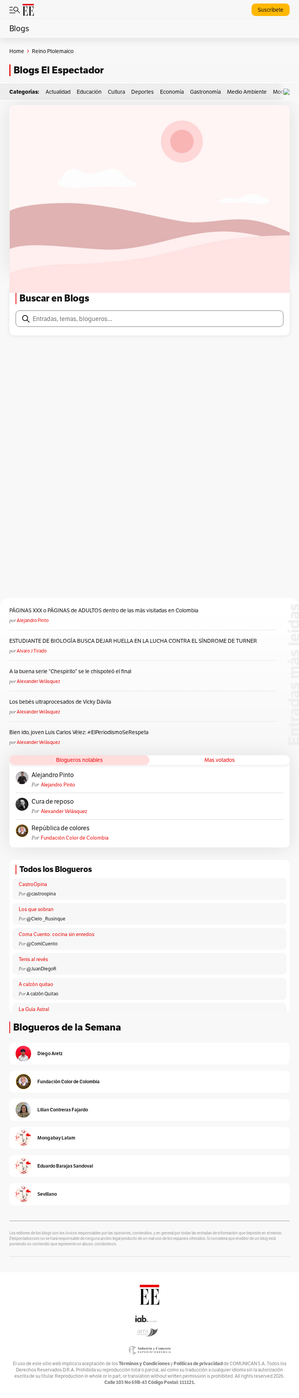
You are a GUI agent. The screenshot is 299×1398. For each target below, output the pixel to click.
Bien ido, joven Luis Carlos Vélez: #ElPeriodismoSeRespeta (78, 732)
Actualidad (58, 91)
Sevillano (47, 1194)
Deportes (142, 91)
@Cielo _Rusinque (45, 919)
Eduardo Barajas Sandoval (65, 1166)
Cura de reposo (53, 802)
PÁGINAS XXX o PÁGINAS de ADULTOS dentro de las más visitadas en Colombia (103, 610)
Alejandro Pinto (33, 620)
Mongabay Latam (56, 1138)
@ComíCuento (42, 944)
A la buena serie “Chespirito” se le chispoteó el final (70, 671)
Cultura (116, 91)
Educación (89, 91)
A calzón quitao (36, 984)
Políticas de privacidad (198, 1363)
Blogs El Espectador (59, 70)
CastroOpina (33, 884)
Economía (172, 91)
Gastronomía (205, 91)
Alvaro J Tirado (32, 651)
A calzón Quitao (42, 994)
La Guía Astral (34, 1009)
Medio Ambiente (247, 91)
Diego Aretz (50, 1053)
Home (16, 51)
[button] (288, 92)
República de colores (61, 828)
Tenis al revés (33, 959)
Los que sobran (36, 909)
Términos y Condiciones (144, 1363)
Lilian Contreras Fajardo (62, 1110)
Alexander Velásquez (38, 681)
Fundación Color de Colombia (75, 838)
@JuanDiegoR (41, 969)
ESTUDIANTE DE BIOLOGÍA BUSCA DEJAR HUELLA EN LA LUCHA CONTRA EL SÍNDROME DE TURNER (133, 640)
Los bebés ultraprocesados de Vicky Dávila (61, 701)
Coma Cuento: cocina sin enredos (56, 934)
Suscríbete (270, 9)
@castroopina (41, 894)
